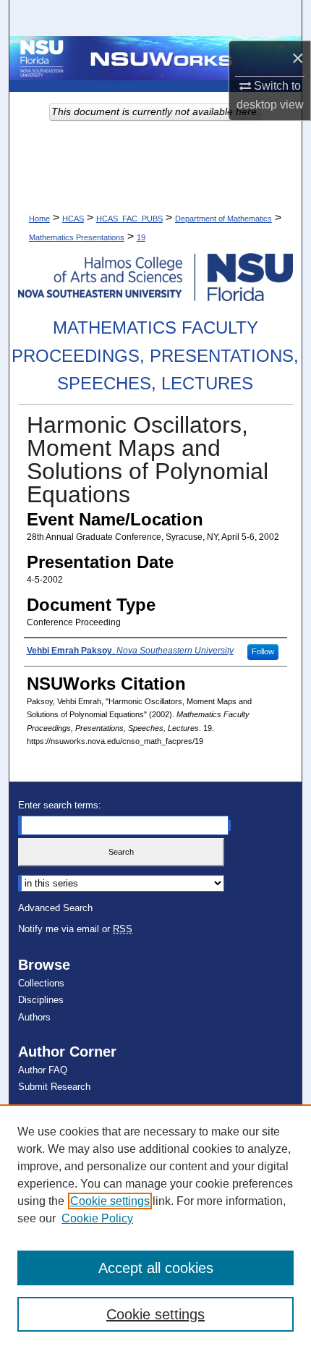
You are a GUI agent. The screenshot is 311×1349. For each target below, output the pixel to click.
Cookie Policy (97, 1218)
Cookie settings (110, 1201)
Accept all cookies (155, 1268)
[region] (155, 1226)
